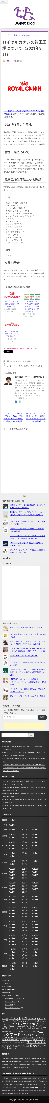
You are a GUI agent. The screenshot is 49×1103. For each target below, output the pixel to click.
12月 (12, 869)
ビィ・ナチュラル (10, 1039)
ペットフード (10, 1001)
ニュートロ (24, 1037)
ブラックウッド (26, 1039)
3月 (34, 845)
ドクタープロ (33, 1031)
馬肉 (11, 1048)
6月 (11, 825)
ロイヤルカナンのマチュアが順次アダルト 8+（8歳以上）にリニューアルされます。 (32, 306)
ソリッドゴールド (29, 1028)
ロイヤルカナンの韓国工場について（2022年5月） (12, 304)
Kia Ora (5, 1018)
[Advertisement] (24, 726)
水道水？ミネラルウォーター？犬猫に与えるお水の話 (22, 799)
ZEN (24, 1018)
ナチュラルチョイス (30, 1035)
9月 (11, 829)
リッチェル (21, 1042)
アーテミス (33, 1021)
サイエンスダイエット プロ (25, 1026)
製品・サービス (9, 995)
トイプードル (21, 1031)
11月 (12, 861)
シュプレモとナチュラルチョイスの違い (26, 627)
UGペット (15, 1018)
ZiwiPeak (32, 1018)
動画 (6, 983)
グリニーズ (34, 1024)
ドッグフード (20, 366)
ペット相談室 (8, 989)
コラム (5, 986)
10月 (12, 834)
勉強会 (5, 992)
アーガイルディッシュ (16, 1021)
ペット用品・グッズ (12, 1007)
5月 (11, 837)
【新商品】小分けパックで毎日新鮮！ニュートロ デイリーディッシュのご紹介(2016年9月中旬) (28, 682)
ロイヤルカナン (32, 366)
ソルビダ (39, 1028)
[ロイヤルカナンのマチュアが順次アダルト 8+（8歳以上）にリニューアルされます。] (31, 295)
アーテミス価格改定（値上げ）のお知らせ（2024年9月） (24, 764)
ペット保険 (9, 1004)
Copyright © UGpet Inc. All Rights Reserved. (24, 1100)
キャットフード (9, 366)
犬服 (27, 1046)
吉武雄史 (28, 361)
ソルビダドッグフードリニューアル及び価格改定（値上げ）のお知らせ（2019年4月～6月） (27, 672)
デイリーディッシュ (10, 1032)
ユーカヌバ (12, 1042)
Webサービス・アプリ (13, 998)
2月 (23, 837)
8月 (23, 829)
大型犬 (14, 1046)
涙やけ (19, 1046)
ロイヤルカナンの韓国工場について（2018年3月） (12, 333)
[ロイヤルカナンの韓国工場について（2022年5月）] (12, 295)
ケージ (41, 1024)
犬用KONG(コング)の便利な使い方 (24, 655)
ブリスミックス (38, 1040)
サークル (39, 1026)
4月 (23, 845)
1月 (11, 820)
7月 (23, 834)
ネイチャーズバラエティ (37, 1038)
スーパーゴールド (17, 1028)
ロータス (6, 1045)
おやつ (40, 1018)
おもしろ (6, 980)
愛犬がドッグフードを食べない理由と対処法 (27, 696)
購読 (42, 717)
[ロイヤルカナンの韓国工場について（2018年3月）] (12, 324)
